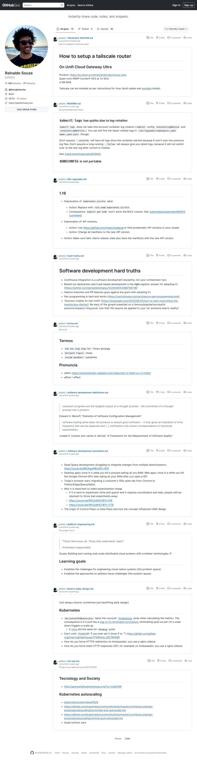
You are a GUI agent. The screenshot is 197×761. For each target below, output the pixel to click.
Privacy (65, 753)
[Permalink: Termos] (57, 340)
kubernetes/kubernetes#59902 (83, 153)
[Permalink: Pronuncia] (57, 365)
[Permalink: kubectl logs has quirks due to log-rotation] (57, 120)
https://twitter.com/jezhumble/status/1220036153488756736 (101, 287)
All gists (71, 5)
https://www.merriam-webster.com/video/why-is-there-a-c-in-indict (111, 372)
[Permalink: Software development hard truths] (57, 271)
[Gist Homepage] (11, 5)
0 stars (189, 37)
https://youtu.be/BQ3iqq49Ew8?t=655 (86, 468)
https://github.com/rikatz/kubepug (103, 227)
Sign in (176, 5)
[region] (122, 71)
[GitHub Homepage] (32, 753)
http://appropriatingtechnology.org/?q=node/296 (93, 686)
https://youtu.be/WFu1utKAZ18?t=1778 (91, 504)
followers (15, 83)
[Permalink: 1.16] (57, 193)
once (74, 629)
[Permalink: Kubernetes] (57, 610)
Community (94, 753)
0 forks (161, 37)
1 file (151, 37)
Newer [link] (118, 738)
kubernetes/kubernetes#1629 (81, 702)
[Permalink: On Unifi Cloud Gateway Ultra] (57, 67)
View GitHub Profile (26, 109)
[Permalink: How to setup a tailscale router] (57, 56)
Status (84, 753)
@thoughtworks (17, 89)
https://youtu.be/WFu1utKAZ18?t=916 (90, 500)
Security (75, 753)
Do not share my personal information (151, 753)
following (29, 83)
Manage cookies (125, 753)
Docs (104, 753)
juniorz (62, 38)
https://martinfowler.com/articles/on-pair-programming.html (143, 296)
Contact (112, 753)
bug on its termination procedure (119, 621)
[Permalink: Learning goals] (57, 561)
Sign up (188, 5)
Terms (57, 753)
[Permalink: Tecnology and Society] (57, 678)
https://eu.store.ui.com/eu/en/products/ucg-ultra (98, 74)
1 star (189, 661)
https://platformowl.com (21, 103)
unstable (147, 88)
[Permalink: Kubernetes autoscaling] (57, 694)
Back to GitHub (85, 5)
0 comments (175, 37)
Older (127, 738)
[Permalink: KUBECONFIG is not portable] (57, 161)
